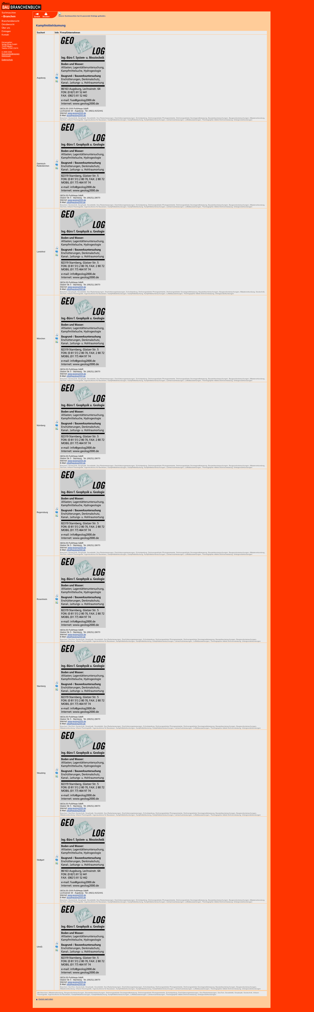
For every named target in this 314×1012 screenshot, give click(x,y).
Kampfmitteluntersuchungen (154, 120)
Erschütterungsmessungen (125, 118)
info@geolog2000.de (76, 202)
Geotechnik (72, 118)
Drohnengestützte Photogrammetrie (161, 118)
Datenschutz (7, 60)
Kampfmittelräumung (135, 120)
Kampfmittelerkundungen (117, 120)
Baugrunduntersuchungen (239, 118)
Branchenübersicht (10, 21)
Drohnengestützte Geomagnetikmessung (191, 118)
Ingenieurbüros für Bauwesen (95, 120)
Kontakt (5, 34)
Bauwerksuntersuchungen (218, 118)
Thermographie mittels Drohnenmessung (217, 120)
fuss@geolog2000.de (76, 115)
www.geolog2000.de (77, 113)
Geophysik (82, 118)
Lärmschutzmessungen (175, 120)
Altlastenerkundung (257, 118)
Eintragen (6, 31)
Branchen (9, 16)
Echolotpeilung (141, 118)
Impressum (6, 56)
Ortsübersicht (8, 24)
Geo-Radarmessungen (105, 118)
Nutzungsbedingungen (10, 54)
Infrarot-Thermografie (75, 120)
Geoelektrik (91, 118)
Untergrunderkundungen (243, 120)
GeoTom (63, 120)
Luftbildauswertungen (193, 120)
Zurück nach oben (45, 999)
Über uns (6, 28)
